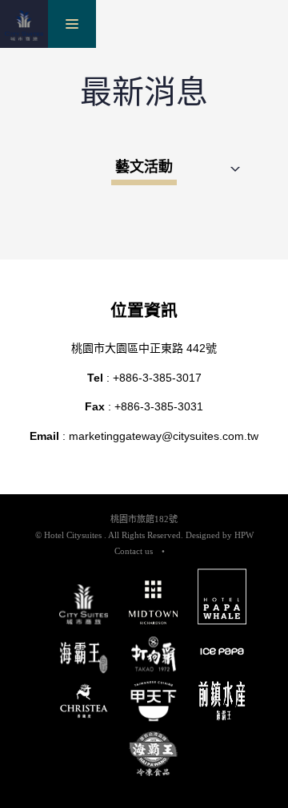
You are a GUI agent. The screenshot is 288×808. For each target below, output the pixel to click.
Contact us (133, 551)
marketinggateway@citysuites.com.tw (163, 436)
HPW (244, 535)
